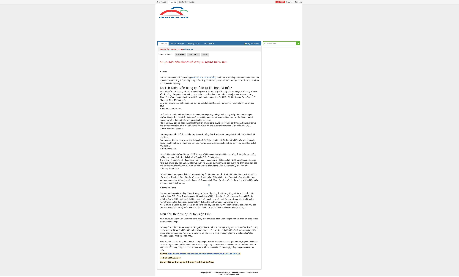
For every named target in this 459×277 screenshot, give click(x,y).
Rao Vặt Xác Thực (177, 44)
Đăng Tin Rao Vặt (252, 44)
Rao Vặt (173, 2)
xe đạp (205, 54)
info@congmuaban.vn (232, 274)
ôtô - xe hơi (180, 54)
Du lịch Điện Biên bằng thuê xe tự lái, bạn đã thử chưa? (193, 62)
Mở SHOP (280, 2)
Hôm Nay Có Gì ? (194, 44)
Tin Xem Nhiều (209, 44)
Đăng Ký (289, 2)
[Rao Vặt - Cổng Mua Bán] (174, 18)
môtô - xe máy (193, 54)
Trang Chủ (163, 44)
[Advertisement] (250, 23)
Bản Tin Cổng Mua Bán (187, 2)
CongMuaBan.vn (224, 272)
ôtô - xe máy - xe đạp (175, 49)
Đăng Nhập (298, 2)
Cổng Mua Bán (162, 2)
